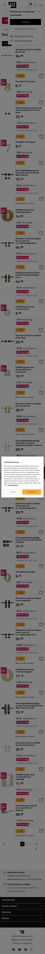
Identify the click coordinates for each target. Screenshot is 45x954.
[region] (22, 477)
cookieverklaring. (13, 485)
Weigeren (13, 492)
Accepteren (32, 492)
